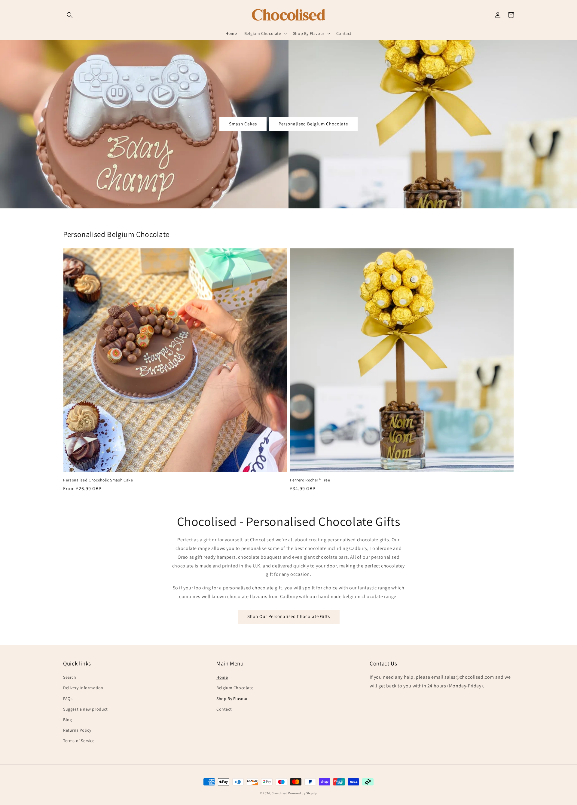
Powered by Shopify (302, 793)
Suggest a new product (85, 709)
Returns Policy (77, 730)
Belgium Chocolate (234, 687)
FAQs (67, 698)
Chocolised (280, 793)
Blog (67, 719)
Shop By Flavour (232, 698)
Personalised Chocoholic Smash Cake (98, 480)
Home (222, 677)
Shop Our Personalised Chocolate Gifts (288, 616)
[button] (69, 15)
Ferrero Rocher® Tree (310, 480)
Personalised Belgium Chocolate (313, 124)
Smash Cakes (243, 124)
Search (69, 677)
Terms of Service (79, 740)
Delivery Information (83, 687)
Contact (224, 709)
